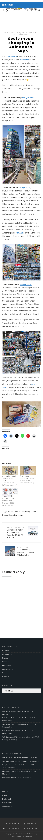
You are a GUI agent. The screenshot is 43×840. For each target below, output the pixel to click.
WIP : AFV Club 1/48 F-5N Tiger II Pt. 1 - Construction (20, 761)
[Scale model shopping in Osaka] (28, 470)
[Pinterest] (39, 10)
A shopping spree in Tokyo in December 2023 (9, 478)
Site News (5, 677)
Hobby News (6, 665)
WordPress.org (7, 806)
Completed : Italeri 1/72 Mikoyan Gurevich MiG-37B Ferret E (15, 532)
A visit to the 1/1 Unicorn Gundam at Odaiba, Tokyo (25, 551)
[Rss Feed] (27, 10)
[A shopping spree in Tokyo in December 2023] (10, 470)
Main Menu (8, 5)
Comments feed (7, 803)
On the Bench (7, 654)
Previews (5, 662)
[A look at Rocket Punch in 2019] (10, 492)
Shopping (12, 515)
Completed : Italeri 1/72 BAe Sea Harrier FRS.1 (17, 778)
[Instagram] (35, 10)
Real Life (5, 673)
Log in (4, 795)
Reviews (5, 658)
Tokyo (10, 512)
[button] (13, 141)
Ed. (15, 32)
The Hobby (25, 512)
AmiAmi (19, 233)
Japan (20, 515)
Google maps (28, 97)
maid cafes (24, 60)
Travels (16, 512)
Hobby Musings (24, 34)
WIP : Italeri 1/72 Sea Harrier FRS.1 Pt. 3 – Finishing (19, 757)
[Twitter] (31, 10)
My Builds (5, 651)
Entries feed (6, 799)
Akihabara (12, 56)
